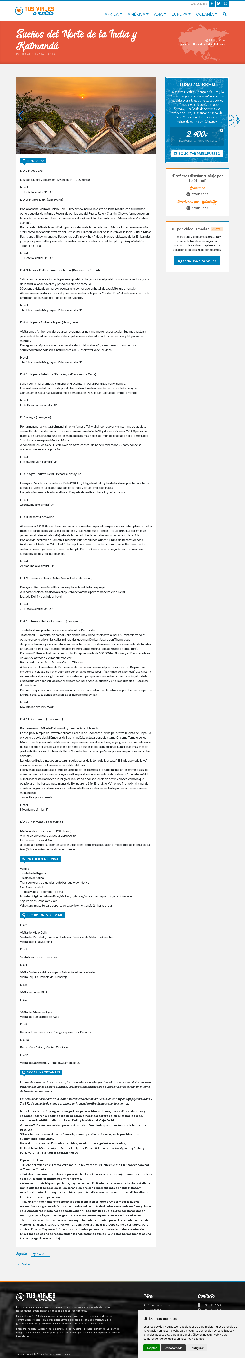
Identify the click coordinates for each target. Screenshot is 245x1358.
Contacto (155, 1310)
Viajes (222, 40)
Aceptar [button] (151, 1348)
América (136, 14)
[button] (82, 150)
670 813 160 (200, 3)
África (112, 14)
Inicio (212, 40)
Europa (179, 14)
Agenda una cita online (197, 261)
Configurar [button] (196, 1348)
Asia (158, 14)
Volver (26, 1264)
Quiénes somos (159, 1305)
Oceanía (205, 14)
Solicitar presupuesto (199, 154)
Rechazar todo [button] (173, 1348)
